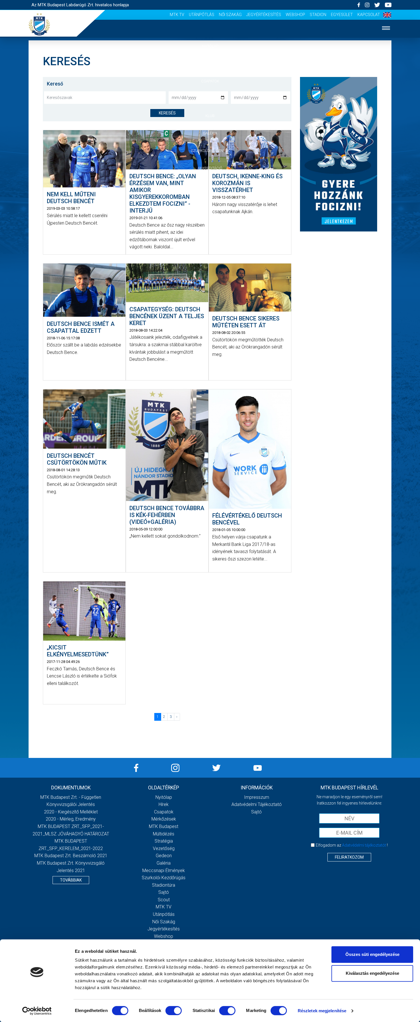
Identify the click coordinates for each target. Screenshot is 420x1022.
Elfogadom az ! (352, 845)
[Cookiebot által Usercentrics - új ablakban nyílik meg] (37, 1011)
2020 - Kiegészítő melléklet (71, 812)
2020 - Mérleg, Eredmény (71, 819)
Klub (210, 116)
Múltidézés (163, 834)
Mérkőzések (210, 98)
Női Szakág (230, 14)
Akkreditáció (210, 168)
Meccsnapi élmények (163, 870)
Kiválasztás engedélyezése (372, 973)
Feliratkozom (349, 857)
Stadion (318, 14)
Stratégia (164, 841)
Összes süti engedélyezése (372, 954)
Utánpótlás (201, 14)
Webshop (295, 14)
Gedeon (164, 855)
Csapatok (210, 81)
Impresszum (256, 797)
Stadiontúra (163, 885)
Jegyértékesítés (263, 14)
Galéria (210, 133)
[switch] (173, 1010)
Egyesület (342, 14)
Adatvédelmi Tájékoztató (256, 804)
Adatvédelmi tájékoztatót (364, 845)
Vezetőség (164, 848)
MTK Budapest (163, 826)
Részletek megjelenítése (322, 1010)
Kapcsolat (368, 14)
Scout (164, 899)
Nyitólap (210, 46)
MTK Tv (177, 14)
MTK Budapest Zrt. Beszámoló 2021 (70, 855)
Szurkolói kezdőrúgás (163, 877)
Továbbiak (71, 880)
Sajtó (163, 892)
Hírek (210, 64)
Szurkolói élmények (210, 150)
